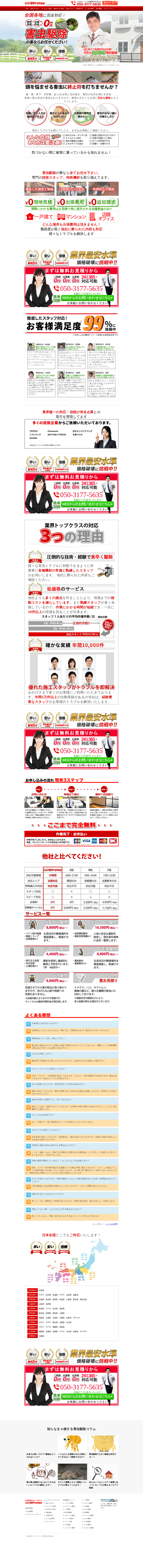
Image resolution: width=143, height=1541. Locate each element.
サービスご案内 (46, 8)
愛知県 (55, 1313)
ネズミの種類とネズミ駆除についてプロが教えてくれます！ (72, 1483)
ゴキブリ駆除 (87, 1503)
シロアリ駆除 (69, 1503)
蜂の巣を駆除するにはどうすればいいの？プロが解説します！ (41, 1483)
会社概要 (99, 8)
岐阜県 (41, 1313)
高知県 (62, 1327)
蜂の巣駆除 (68, 1512)
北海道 (41, 1290)
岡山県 (55, 1322)
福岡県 (41, 1331)
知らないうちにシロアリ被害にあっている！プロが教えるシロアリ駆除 (103, 1485)
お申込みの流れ (51, 1509)
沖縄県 (41, 1336)
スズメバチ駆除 (70, 1515)
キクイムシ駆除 (70, 1506)
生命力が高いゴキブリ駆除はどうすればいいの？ (41, 1455)
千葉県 (68, 1299)
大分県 (68, 1331)
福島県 (75, 1295)
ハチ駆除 (67, 1509)
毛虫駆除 (86, 1512)
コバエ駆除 (87, 1524)
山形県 (68, 1295)
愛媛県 (55, 1327)
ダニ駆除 (67, 1524)
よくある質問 (89, 8)
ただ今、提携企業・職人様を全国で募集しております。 (109, 1506)
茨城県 (41, 1299)
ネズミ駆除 (87, 1509)
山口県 (68, 1322)
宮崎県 (75, 1331)
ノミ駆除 (86, 1500)
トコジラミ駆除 (70, 1528)
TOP (26, 8)
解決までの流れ (59, 8)
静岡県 (48, 1313)
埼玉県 (62, 1299)
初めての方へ (35, 8)
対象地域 (49, 1512)
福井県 (62, 1308)
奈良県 (68, 1318)
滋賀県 (41, 1318)
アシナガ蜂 (68, 1521)
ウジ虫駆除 (87, 1521)
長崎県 (55, 1331)
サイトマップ (108, 8)
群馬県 (55, 1299)
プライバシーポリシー (34, 1514)
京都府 (48, 1318)
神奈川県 (83, 1299)
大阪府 (55, 1318)
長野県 (48, 1304)
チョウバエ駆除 (88, 1528)
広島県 (62, 1322)
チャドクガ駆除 (88, 1515)
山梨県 (41, 1304)
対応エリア (69, 8)
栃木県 (48, 1299)
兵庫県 (62, 1318)
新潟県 (41, 1308)
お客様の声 (79, 8)
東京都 (75, 1299)
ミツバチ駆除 (69, 1518)
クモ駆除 (86, 1506)
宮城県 (55, 1295)
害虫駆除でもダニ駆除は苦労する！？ (102, 1455)
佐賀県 (48, 1331)
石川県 (55, 1308)
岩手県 (48, 1295)
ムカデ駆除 (87, 1518)
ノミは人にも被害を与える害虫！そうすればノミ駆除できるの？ (72, 1455)
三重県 (62, 1313)
